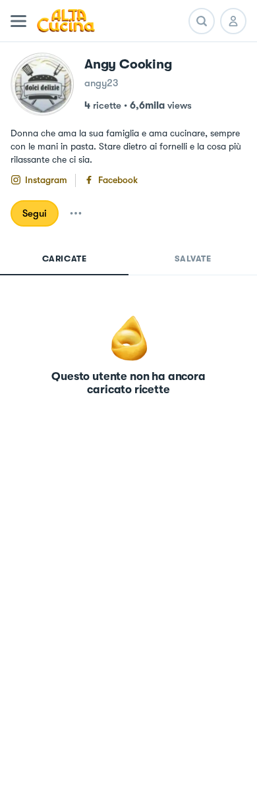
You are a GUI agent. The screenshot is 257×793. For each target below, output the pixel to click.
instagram (46, 180)
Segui (34, 213)
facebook (118, 180)
